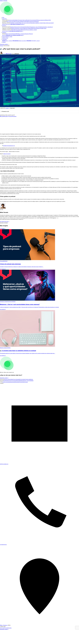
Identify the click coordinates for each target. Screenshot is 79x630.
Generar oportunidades (8, 379)
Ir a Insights (2, 228)
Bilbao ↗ (1, 625)
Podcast (1, 45)
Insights (13, 382)
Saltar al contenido (3, 0)
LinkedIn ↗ (7, 108)
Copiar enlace (12, 108)
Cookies (10, 627)
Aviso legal (2, 627)
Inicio (3, 17)
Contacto (4, 42)
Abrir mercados (22, 379)
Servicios (4, 25)
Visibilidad (31, 380)
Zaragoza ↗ (5, 625)
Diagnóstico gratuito (4, 44)
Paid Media (19, 380)
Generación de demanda (12, 380)
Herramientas (21, 382)
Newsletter (17, 382)
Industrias (4, 32)
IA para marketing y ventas (7, 36)
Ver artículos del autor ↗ (4, 221)
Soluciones (4, 18)
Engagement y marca (25, 380)
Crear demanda (16, 379)
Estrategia (5, 380)
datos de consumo (6, 153)
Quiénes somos (5, 382)
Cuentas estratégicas (29, 379)
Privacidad (6, 627)
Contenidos (4, 39)
